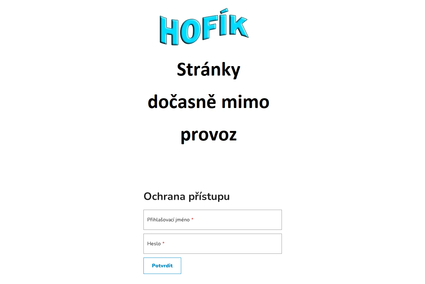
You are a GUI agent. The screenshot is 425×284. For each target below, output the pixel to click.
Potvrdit (162, 265)
